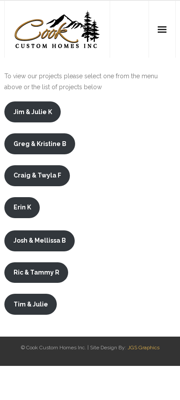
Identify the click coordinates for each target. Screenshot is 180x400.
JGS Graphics (143, 347)
